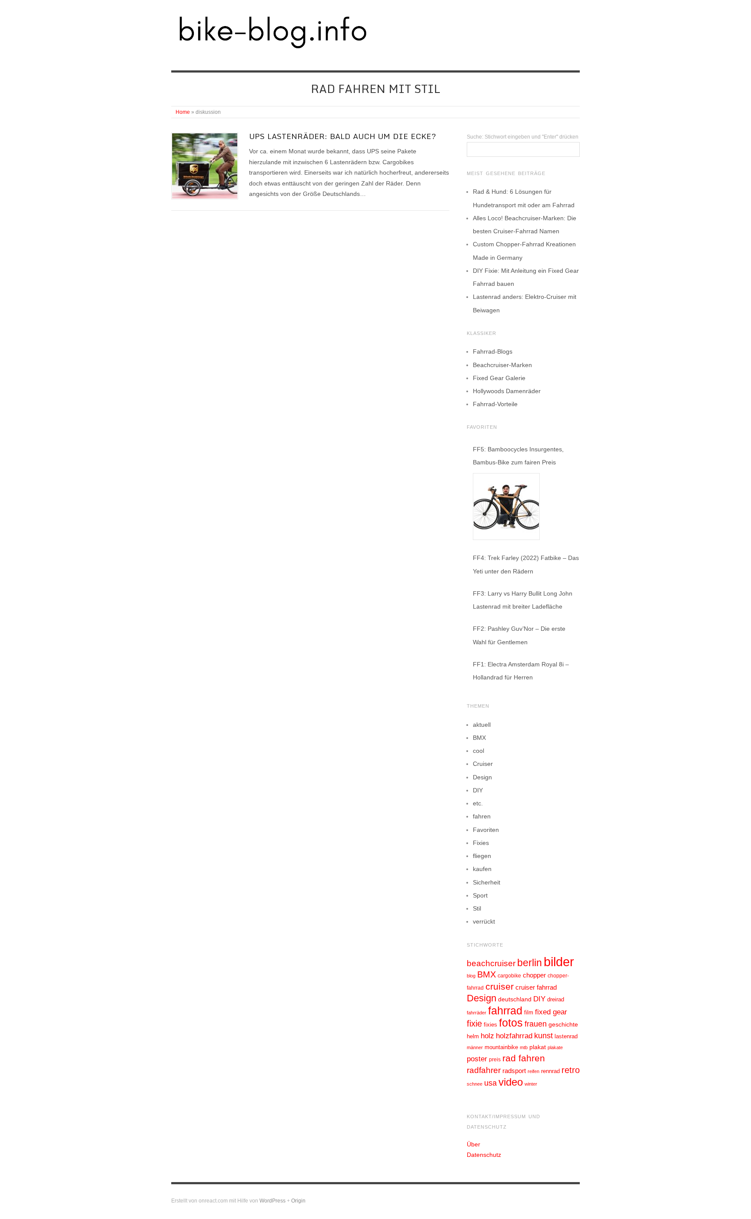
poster (477, 1059)
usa (490, 1083)
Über (473, 1144)
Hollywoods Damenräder (507, 391)
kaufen (482, 868)
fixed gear (551, 1012)
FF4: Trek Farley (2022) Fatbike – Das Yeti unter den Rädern (526, 564)
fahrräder (476, 1012)
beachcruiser (491, 963)
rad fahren (523, 1058)
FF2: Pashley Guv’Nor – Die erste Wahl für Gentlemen (519, 635)
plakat (537, 1046)
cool (478, 750)
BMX (479, 737)
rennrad (550, 1071)
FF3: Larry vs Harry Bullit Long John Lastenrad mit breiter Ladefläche (522, 600)
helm (473, 1036)
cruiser (499, 986)
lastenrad (566, 1036)
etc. (478, 803)
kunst (543, 1035)
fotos (511, 1023)
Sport (480, 895)
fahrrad (505, 1010)
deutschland (515, 999)
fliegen (482, 855)
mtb (524, 1047)
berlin (529, 962)
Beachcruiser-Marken (502, 364)
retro (571, 1070)
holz (487, 1036)
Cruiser (483, 763)
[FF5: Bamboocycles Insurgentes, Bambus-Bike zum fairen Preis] (506, 506)
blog (471, 975)
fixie (474, 1023)
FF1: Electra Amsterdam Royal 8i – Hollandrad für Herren (521, 671)
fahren (482, 816)
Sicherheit (486, 882)
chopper (534, 975)
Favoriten (486, 829)
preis (495, 1059)
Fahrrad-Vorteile (495, 404)
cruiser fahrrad (536, 987)
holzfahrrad (514, 1036)
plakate (555, 1047)
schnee (474, 1083)
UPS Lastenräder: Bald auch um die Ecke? (342, 136)
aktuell (482, 724)
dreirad (555, 1000)
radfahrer (484, 1070)
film (528, 1012)
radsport (514, 1070)
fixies (490, 1024)
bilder (559, 961)
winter (531, 1083)
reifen (533, 1071)
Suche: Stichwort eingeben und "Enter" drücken (522, 137)
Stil (477, 908)
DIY (478, 790)
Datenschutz (484, 1154)
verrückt (484, 921)
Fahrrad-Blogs (492, 351)
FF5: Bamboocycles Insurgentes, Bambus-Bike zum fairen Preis (518, 456)
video (510, 1082)
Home (183, 112)
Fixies (481, 842)
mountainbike (501, 1047)
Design (482, 777)
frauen (536, 1024)
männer (475, 1047)
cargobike (509, 975)
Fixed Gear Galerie (499, 377)
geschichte (563, 1024)
